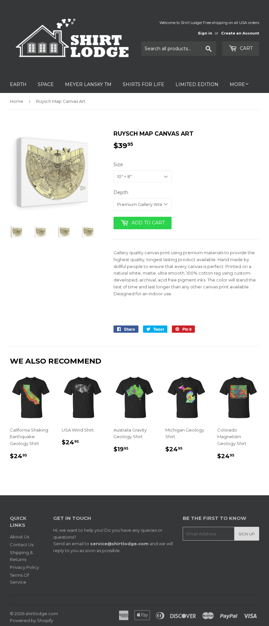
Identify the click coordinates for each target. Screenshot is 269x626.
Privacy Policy (24, 567)
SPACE (46, 84)
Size (118, 165)
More (237, 84)
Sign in (205, 33)
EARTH (18, 84)
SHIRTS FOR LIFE (143, 84)
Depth (121, 192)
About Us (19, 536)
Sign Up (246, 533)
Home (16, 101)
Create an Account (240, 33)
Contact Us (21, 544)
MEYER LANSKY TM (88, 84)
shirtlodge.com (42, 613)
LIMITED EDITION (197, 84)
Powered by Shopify (31, 620)
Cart (245, 48)
